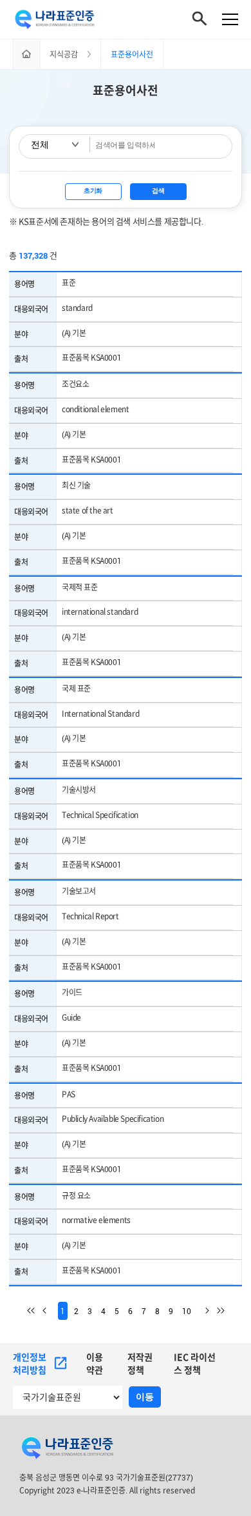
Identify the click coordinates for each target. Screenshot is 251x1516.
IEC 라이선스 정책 (195, 1363)
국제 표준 (76, 688)
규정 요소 (76, 1195)
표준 (68, 282)
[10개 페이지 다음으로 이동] (201, 1311)
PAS (68, 1094)
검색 (158, 190)
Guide (71, 1017)
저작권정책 (140, 1363)
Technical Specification (100, 815)
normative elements (96, 1220)
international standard (100, 611)
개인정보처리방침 (29, 1363)
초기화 (93, 190)
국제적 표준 (80, 587)
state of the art (87, 510)
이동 (145, 1396)
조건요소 (75, 384)
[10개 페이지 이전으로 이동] (50, 1311)
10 (186, 1311)
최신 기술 (76, 485)
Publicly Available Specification (112, 1118)
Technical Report (90, 916)
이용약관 (94, 1363)
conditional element (95, 409)
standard (77, 308)
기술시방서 (79, 789)
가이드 (72, 992)
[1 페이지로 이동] (34, 1311)
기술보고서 (79, 891)
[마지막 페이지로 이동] (217, 1311)
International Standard (100, 713)
